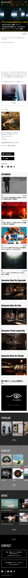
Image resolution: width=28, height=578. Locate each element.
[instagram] (14, 167)
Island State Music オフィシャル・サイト (10, 142)
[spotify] (2, 167)
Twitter (9, 145)
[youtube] (11, 167)
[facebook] (8, 167)
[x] (5, 167)
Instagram (13, 145)
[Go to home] (6, 2)
